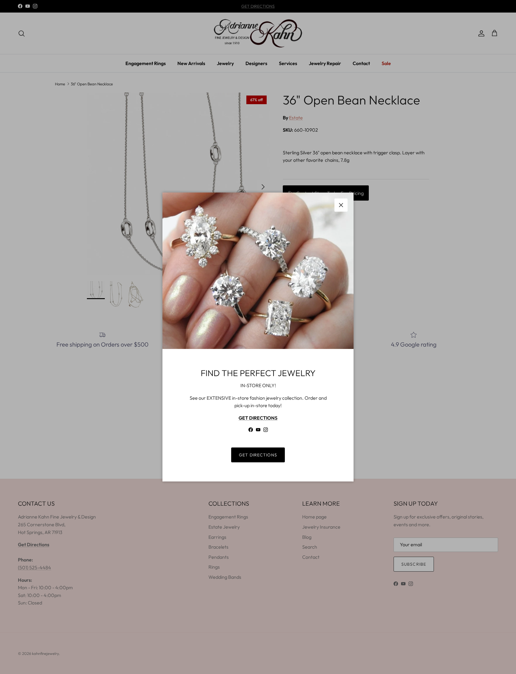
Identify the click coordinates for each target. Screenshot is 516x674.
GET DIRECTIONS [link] (258, 455)
